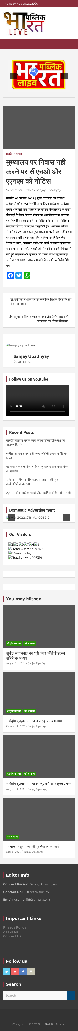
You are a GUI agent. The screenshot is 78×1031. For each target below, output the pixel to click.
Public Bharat (55, 1024)
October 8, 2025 (15, 726)
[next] (64, 76)
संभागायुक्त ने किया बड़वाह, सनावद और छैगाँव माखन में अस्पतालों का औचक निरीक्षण (38, 319)
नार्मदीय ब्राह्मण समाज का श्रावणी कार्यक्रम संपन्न (38, 784)
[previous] (13, 76)
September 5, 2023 (19, 190)
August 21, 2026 (15, 663)
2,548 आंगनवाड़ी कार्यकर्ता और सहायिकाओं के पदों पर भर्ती (38, 493)
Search (71, 995)
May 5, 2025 (13, 852)
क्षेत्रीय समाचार (14, 154)
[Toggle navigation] (8, 44)
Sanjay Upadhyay (48, 190)
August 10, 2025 (15, 789)
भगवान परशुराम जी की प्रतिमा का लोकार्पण (33, 846)
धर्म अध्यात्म (29, 643)
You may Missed (24, 598)
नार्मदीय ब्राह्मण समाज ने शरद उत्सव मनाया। (35, 721)
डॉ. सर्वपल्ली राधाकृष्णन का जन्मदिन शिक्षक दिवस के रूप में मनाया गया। (40, 301)
